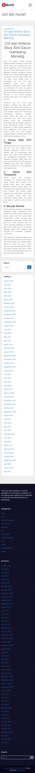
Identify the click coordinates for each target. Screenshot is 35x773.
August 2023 (8, 415)
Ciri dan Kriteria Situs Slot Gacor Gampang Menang (17, 35)
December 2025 (10, 311)
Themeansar (21, 770)
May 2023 (7, 427)
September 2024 (10, 367)
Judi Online (5, 524)
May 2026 (7, 292)
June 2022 (7, 438)
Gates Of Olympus (8, 520)
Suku (3, 541)
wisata (3, 551)
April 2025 (7, 341)
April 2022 (7, 442)
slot (2, 531)
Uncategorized (9, 29)
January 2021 (9, 468)
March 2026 (8, 299)
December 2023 (10, 400)
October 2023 (9, 408)
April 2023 (7, 430)
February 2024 (9, 393)
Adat (3, 513)
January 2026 (9, 307)
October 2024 (9, 363)
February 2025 (9, 348)
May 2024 (7, 382)
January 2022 (9, 453)
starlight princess (7, 538)
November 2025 (10, 314)
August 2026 (8, 281)
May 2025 (7, 337)
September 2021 (10, 460)
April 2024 (7, 385)
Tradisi (3, 544)
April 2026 (7, 296)
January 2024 (9, 397)
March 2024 (8, 389)
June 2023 (8, 423)
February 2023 (9, 434)
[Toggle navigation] (30, 5)
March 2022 (8, 445)
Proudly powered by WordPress (14, 768)
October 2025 (9, 318)
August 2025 (8, 326)
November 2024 (10, 359)
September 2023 (10, 412)
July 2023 (7, 419)
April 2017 (7, 471)
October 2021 (9, 456)
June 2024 (8, 378)
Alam (3, 517)
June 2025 (7, 333)
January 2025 (9, 352)
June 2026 (8, 288)
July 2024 (7, 374)
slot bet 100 (5, 534)
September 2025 (10, 322)
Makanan (4, 527)
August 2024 (8, 371)
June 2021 (7, 464)
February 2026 (9, 303)
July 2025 (7, 329)
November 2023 (10, 404)
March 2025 (8, 344)
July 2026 (7, 285)
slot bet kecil (20, 81)
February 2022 (9, 449)
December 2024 (10, 356)
